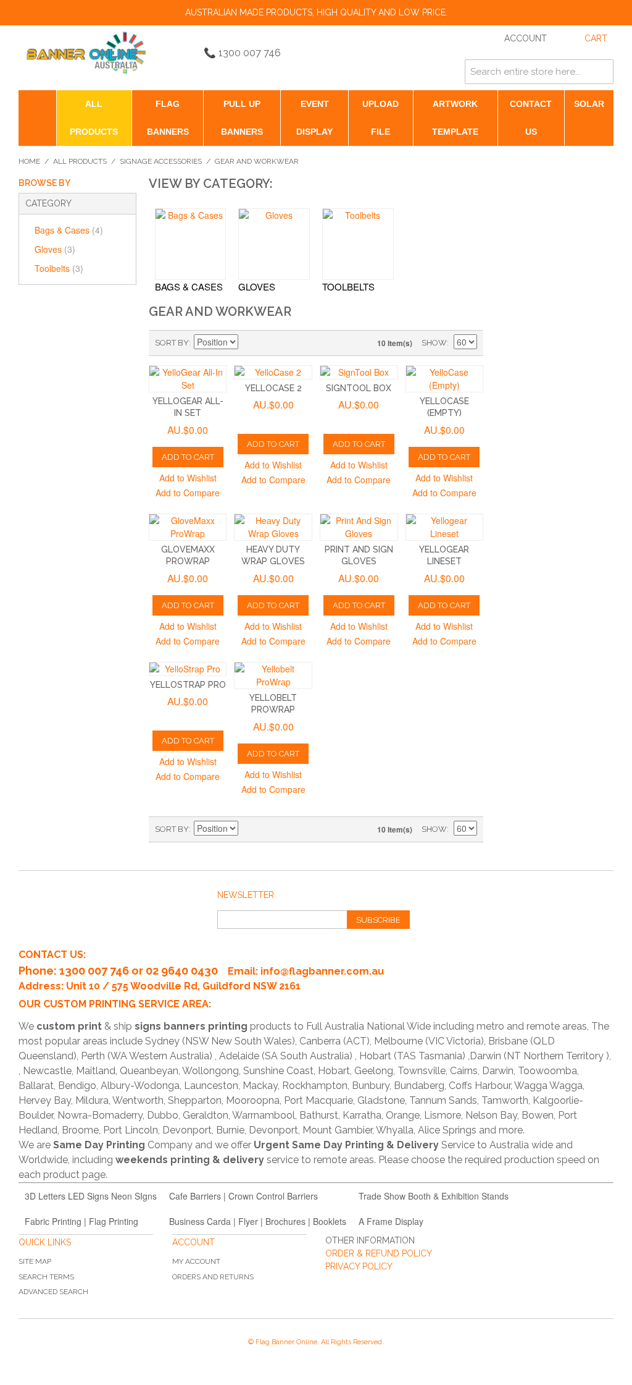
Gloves (55, 249)
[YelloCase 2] (273, 372)
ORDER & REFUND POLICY (378, 1253)
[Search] (601, 71)
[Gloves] (274, 244)
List (292, 343)
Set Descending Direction (249, 343)
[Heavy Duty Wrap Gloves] (273, 527)
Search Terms (46, 1277)
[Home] (37, 104)
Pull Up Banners (242, 118)
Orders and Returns (213, 1277)
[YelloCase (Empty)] (444, 378)
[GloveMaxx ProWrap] (188, 527)
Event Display (314, 118)
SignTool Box (358, 388)
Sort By (172, 342)
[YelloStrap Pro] (188, 669)
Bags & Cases (69, 230)
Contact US (531, 118)
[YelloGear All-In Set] (188, 378)
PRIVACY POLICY (359, 1266)
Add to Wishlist (188, 478)
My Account (196, 1261)
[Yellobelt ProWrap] (273, 675)
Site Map (35, 1261)
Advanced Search (53, 1291)
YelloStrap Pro (188, 685)
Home (29, 161)
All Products (94, 118)
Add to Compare (188, 492)
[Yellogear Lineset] (444, 527)
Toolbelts (59, 268)
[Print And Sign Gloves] (359, 527)
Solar (589, 104)
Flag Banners (168, 118)
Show (434, 342)
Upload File (380, 118)
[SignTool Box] (359, 372)
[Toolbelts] (358, 244)
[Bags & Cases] (191, 244)
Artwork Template (455, 118)
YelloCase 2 (273, 388)
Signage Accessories (161, 161)
